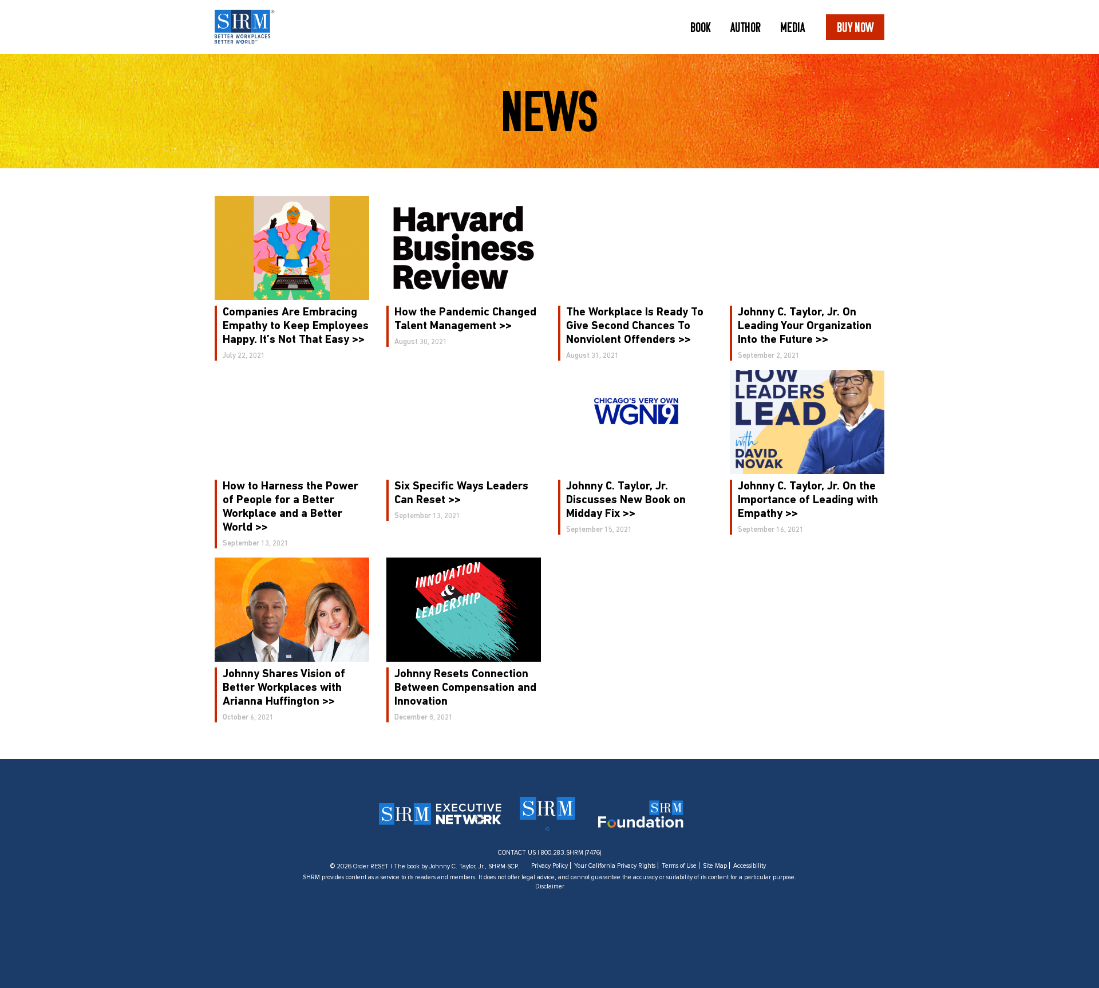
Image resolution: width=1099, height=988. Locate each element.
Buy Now (855, 27)
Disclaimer (549, 886)
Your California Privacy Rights (614, 866)
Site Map (715, 866)
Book (700, 27)
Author (745, 27)
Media (792, 27)
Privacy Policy (549, 866)
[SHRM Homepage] (245, 27)
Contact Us (517, 852)
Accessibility (749, 866)
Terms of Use (679, 866)
